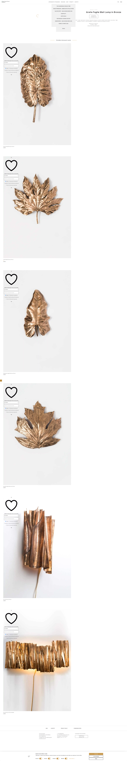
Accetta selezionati (96, 756)
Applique (92, 9)
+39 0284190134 (61, 733)
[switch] (49, 758)
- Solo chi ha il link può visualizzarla (12, 70)
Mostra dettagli (71, 758)
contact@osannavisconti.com (63, 734)
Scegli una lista (6, 60)
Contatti (53, 728)
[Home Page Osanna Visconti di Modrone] (5, 2)
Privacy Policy (64, 728)
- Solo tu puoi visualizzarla (12, 72)
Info (47, 728)
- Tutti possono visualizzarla (12, 68)
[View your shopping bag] (125, 2)
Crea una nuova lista (15, 60)
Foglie (96, 9)
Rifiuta (96, 758)
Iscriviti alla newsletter (81, 736)
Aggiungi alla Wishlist (11, 44)
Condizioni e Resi (77, 728)
